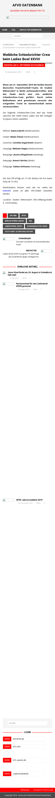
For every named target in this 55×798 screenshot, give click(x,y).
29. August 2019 (24, 289)
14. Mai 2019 (14, 278)
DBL (30, 221)
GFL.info (16, 746)
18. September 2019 (13, 72)
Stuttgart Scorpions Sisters (19, 231)
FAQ (13, 30)
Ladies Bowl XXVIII (13, 226)
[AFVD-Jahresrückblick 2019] (8, 604)
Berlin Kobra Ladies (14, 221)
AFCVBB (13, 215)
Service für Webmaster (30, 30)
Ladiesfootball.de (20, 773)
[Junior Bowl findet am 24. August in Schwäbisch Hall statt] (4, 272)
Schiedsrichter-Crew (37, 226)
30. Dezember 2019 (25, 503)
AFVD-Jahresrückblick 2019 (29, 500)
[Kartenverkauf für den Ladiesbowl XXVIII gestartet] (8, 387)
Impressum (24, 790)
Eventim (7, 190)
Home (4, 30)
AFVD (28, 72)
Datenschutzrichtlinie (43, 790)
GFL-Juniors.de (19, 760)
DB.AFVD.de (18, 739)
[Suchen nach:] (27, 36)
